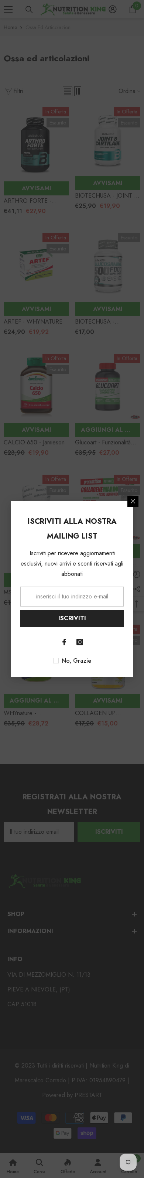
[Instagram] (80, 642)
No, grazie (76, 661)
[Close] (132, 501)
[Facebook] (64, 642)
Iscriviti (72, 618)
